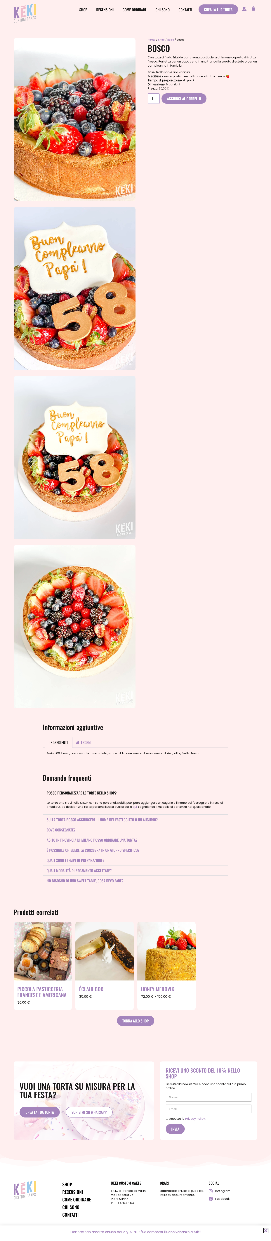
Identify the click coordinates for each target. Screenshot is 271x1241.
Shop (83, 9)
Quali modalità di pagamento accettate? (79, 870)
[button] (135, 793)
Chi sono (162, 9)
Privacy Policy (195, 1119)
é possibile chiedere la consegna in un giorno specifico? (93, 850)
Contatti (185, 9)
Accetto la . (187, 1119)
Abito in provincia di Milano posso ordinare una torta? (92, 840)
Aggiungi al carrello (184, 98)
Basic (170, 40)
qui (135, 807)
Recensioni (105, 9)
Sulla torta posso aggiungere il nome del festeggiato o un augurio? (102, 819)
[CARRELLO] (252, 8)
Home (151, 40)
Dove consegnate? (61, 830)
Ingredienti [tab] (58, 742)
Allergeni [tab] (83, 742)
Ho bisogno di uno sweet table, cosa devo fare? (85, 880)
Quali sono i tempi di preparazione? (76, 860)
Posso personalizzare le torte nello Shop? (82, 793)
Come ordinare (135, 9)
